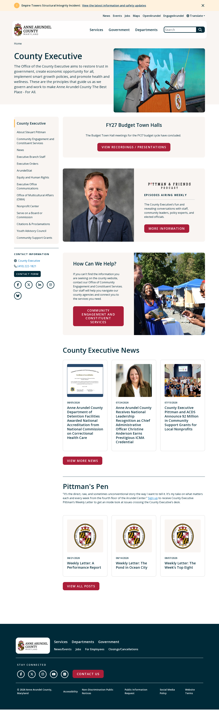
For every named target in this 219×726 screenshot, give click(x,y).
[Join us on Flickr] (64, 674)
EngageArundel (173, 16)
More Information (167, 228)
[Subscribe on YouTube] (53, 674)
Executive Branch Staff (31, 157)
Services (96, 29)
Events (117, 16)
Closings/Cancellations (123, 649)
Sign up (153, 498)
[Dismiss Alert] (203, 5)
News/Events (63, 649)
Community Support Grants (34, 238)
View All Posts (81, 586)
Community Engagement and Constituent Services (35, 141)
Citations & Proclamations (33, 224)
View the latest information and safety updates (114, 5)
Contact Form (27, 274)
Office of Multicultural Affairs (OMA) (35, 197)
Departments (146, 29)
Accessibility (70, 691)
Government (119, 29)
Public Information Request (136, 691)
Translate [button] (196, 16)
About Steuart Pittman (31, 132)
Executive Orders (27, 164)
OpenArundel (152, 16)
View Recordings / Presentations (134, 147)
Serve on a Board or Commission (29, 215)
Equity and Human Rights (33, 177)
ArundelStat (24, 170)
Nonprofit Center (28, 206)
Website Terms (190, 691)
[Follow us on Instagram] (50, 285)
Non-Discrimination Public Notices (97, 691)
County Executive (31, 123)
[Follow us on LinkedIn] (39, 285)
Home (18, 43)
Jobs (127, 16)
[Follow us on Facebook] (18, 285)
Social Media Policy (167, 691)
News (106, 16)
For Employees (94, 649)
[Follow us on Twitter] (29, 285)
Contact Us (88, 674)
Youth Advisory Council (31, 231)
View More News (82, 461)
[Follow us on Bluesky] (18, 296)
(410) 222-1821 (26, 266)
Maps (136, 16)
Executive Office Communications (27, 186)
